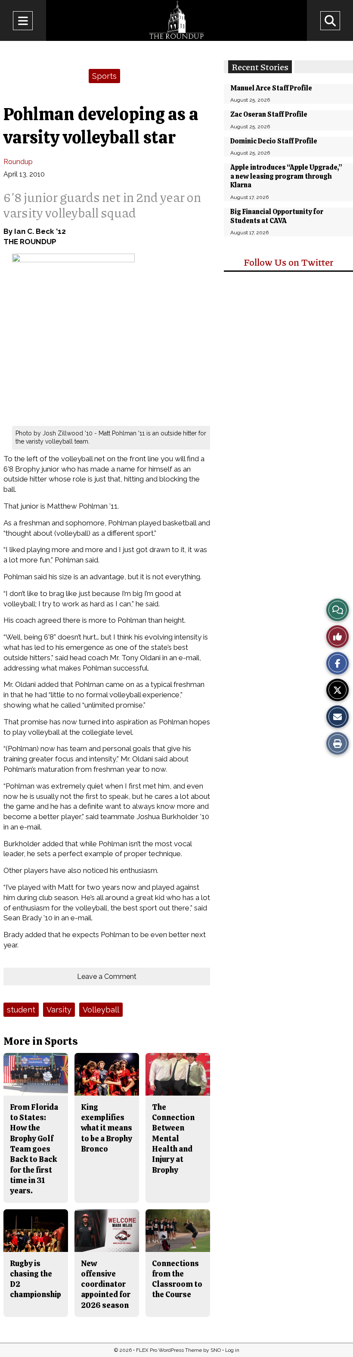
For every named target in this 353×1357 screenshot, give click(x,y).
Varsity (58, 1009)
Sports (104, 76)
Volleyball (101, 1009)
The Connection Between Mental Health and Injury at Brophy (173, 1138)
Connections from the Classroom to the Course (177, 1279)
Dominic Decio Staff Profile (273, 141)
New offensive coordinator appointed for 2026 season (105, 1284)
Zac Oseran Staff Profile (268, 114)
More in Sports (40, 1041)
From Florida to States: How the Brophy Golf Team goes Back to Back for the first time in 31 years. (34, 1149)
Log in (232, 1350)
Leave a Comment (106, 976)
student (21, 1009)
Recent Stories (260, 67)
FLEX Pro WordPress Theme (169, 1350)
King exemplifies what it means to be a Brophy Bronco (106, 1128)
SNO (216, 1350)
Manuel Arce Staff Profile (271, 88)
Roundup (18, 162)
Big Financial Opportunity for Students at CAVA (276, 216)
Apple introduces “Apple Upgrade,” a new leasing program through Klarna (286, 176)
